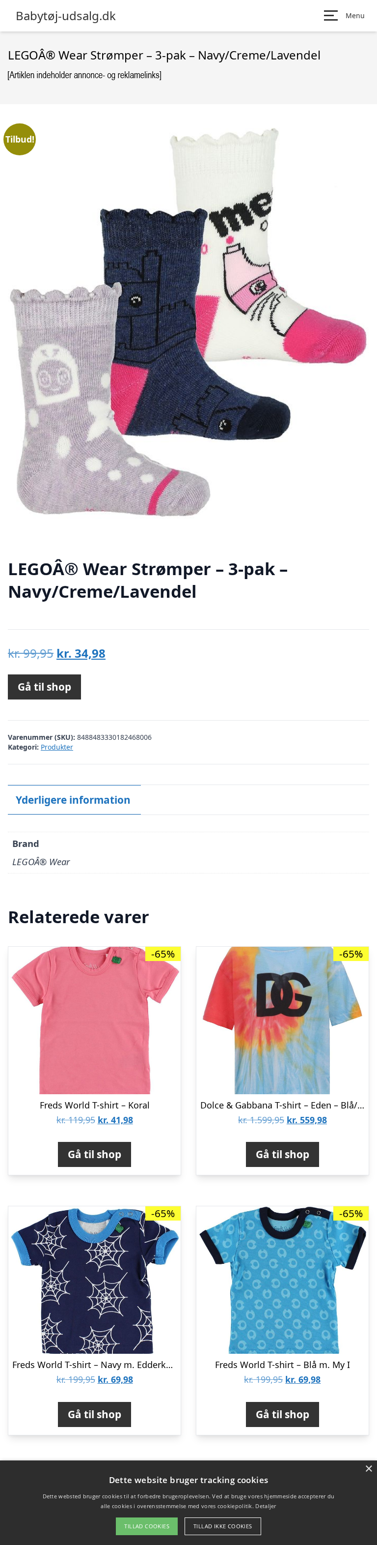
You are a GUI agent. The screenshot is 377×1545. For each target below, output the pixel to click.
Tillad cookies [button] (146, 1526)
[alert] (188, 1502)
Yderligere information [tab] (73, 800)
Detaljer (265, 1506)
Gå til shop (44, 687)
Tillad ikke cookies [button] (222, 1526)
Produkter (57, 747)
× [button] (368, 1469)
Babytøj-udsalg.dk (66, 16)
